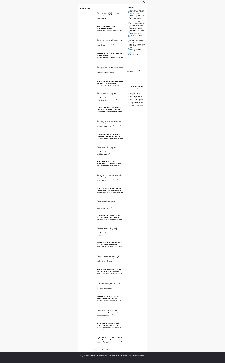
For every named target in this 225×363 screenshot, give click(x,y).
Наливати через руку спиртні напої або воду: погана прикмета (109, 338)
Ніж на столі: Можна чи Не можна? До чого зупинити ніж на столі (109, 324)
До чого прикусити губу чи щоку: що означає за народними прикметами (110, 41)
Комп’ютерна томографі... (135, 93)
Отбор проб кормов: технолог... (136, 99)
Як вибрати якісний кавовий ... (136, 94)
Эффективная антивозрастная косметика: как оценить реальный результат (137, 49)
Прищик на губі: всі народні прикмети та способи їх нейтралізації (106, 149)
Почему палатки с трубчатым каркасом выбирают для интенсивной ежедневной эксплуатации (137, 17)
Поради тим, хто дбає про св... (136, 105)
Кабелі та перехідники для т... (136, 96)
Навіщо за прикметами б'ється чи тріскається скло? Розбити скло (109, 270)
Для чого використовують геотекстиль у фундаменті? (136, 36)
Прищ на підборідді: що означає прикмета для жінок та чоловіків (108, 135)
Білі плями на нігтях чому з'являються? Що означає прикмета (109, 162)
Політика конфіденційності (85, 357)
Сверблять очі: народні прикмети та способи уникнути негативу (110, 68)
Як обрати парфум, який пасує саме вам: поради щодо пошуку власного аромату (137, 27)
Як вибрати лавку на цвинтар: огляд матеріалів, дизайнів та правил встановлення (137, 12)
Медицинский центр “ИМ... (135, 100)
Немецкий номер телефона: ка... (136, 91)
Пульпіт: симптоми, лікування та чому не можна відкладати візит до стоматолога (137, 41)
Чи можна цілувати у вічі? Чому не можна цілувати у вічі (109, 54)
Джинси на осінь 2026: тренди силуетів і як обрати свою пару (137, 22)
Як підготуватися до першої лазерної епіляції (136, 53)
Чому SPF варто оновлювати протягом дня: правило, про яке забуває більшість (137, 32)
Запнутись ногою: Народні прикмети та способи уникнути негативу (110, 122)
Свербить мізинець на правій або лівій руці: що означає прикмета (109, 108)
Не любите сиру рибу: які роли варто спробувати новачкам (137, 45)
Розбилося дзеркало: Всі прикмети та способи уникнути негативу (109, 243)
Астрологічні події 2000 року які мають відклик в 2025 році (108, 14)
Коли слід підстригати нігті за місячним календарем (107, 27)
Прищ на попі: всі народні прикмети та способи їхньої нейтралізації (109, 216)
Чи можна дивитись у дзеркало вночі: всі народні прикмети (108, 297)
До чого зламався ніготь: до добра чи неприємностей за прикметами (109, 189)
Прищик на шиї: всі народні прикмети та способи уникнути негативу (108, 203)
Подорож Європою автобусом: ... (137, 102)
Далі (107, 349)
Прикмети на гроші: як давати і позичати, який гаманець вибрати (109, 257)
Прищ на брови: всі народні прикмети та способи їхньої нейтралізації (107, 230)
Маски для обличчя (133, 97)
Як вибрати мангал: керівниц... (136, 103)
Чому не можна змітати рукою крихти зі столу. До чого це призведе (110, 311)
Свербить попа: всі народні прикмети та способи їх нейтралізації (107, 95)
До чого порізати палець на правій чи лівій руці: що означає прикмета (109, 176)
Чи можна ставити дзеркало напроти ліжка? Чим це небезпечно (110, 284)
